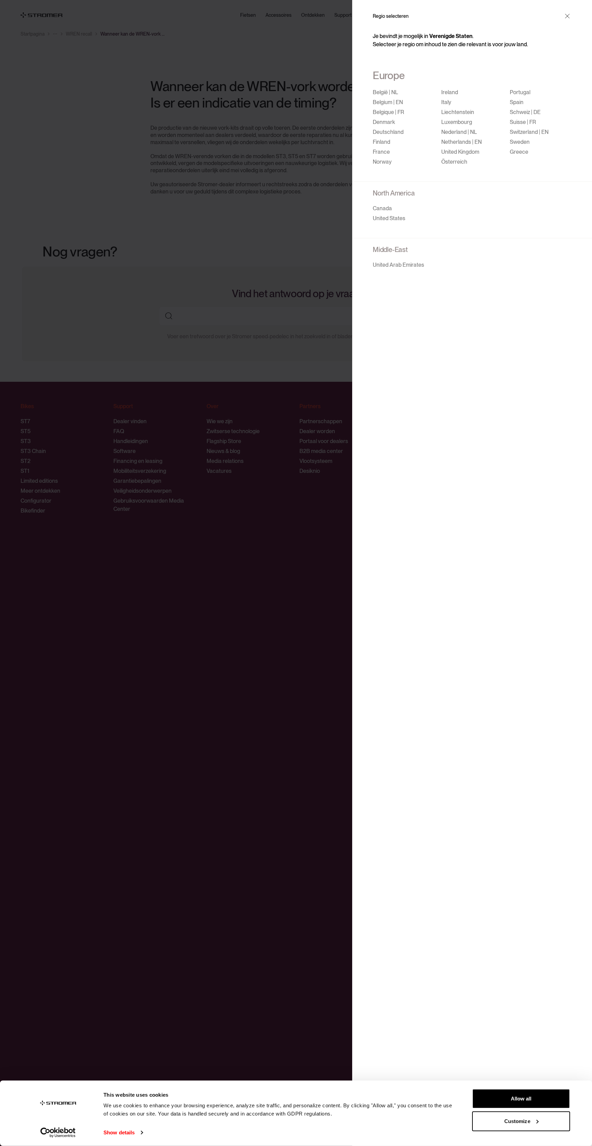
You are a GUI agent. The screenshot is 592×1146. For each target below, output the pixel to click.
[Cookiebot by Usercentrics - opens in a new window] (58, 1133)
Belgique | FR (388, 112)
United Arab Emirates (398, 265)
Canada (382, 208)
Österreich (454, 162)
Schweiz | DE (525, 112)
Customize (517, 1121)
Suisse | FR (523, 122)
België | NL (385, 92)
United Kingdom (460, 152)
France (381, 152)
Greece (519, 152)
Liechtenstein (457, 112)
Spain (516, 102)
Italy (446, 102)
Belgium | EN (388, 102)
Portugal (520, 92)
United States (389, 218)
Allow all (521, 1098)
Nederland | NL (459, 132)
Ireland (449, 92)
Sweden (520, 142)
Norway (382, 162)
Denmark (384, 122)
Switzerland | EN (529, 132)
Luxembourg (456, 122)
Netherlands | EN (461, 142)
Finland (381, 142)
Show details (119, 1132)
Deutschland (388, 132)
